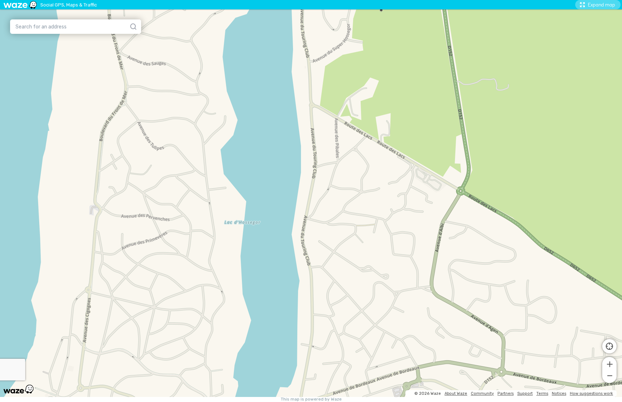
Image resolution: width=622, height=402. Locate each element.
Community (482, 393)
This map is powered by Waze (311, 399)
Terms (542, 393)
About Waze (456, 393)
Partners (505, 393)
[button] (609, 363)
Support (525, 393)
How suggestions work (591, 393)
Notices (559, 393)
